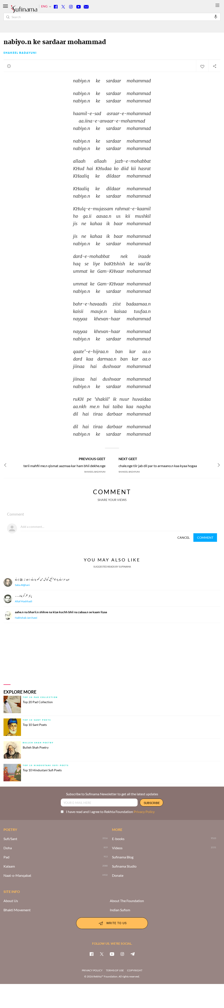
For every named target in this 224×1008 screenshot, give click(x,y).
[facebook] (91, 953)
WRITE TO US (116, 923)
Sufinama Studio (124, 866)
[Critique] (9, 66)
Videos (117, 848)
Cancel (183, 537)
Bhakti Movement (17, 910)
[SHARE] (214, 66)
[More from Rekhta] (217, 5)
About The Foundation (127, 901)
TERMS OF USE (115, 970)
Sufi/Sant (10, 839)
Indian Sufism (120, 910)
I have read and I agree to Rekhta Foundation (110, 812)
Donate (117, 875)
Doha (8, 848)
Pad (6, 857)
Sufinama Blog (122, 857)
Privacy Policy (144, 812)
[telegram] (132, 953)
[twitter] (101, 953)
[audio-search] (215, 16)
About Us (11, 901)
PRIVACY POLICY (92, 970)
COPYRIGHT (134, 970)
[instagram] (122, 953)
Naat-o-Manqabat (17, 875)
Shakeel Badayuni (20, 53)
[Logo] (23, 11)
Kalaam (9, 866)
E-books (118, 839)
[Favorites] (202, 66)
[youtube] (112, 953)
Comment (205, 537)
